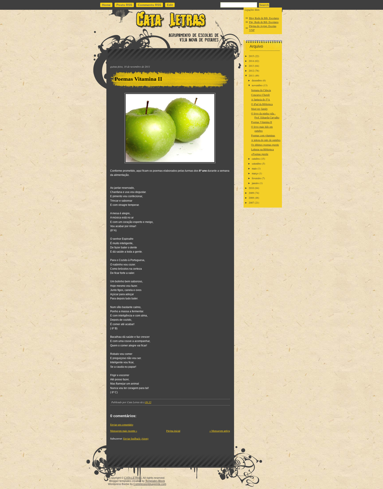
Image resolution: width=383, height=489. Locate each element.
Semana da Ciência (261, 90)
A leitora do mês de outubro (265, 140)
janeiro (255, 183)
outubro (256, 158)
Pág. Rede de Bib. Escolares (264, 22)
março (255, 173)
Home (106, 5)
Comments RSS (149, 5)
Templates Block (155, 481)
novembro (257, 85)
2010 (251, 188)
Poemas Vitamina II (138, 79)
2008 (251, 197)
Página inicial (173, 430)
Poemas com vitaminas (263, 135)
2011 (251, 75)
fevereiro (256, 178)
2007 (251, 202)
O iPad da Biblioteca (262, 104)
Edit (170, 5)
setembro (256, 163)
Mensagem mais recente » (123, 430)
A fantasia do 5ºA (260, 99)
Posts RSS (124, 5)
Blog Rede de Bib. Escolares (264, 18)
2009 (251, 192)
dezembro (257, 80)
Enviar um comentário (121, 424)
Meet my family (259, 108)
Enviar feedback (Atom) (136, 438)
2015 (251, 56)
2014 (251, 61)
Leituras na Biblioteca (262, 149)
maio (254, 168)
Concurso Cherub (260, 94)
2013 (251, 65)
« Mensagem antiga (219, 430)
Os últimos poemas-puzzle (265, 144)
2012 (251, 70)
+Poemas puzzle (259, 154)
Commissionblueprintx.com (149, 484)
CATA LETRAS (133, 477)
